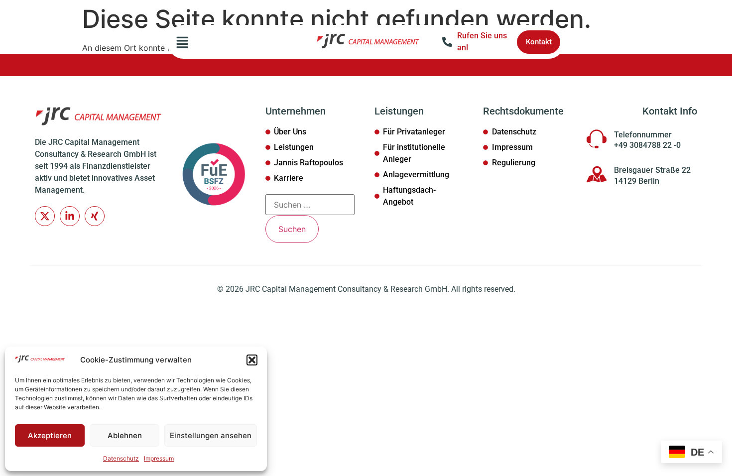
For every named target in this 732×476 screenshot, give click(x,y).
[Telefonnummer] (597, 139)
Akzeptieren (50, 435)
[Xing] (95, 216)
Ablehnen (125, 435)
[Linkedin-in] (70, 216)
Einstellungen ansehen (210, 435)
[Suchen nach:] (310, 204)
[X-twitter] (45, 216)
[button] (252, 360)
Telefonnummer (643, 134)
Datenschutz (121, 458)
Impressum (159, 458)
